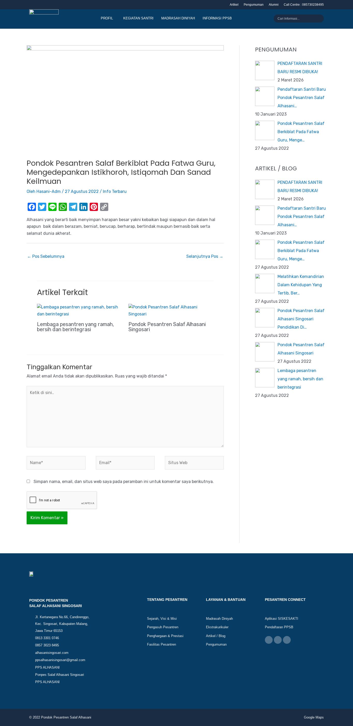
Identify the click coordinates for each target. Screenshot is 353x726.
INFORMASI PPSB (217, 18)
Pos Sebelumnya (45, 256)
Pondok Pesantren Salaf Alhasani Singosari (167, 326)
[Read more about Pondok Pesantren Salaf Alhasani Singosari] (170, 310)
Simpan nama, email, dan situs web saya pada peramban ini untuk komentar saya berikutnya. (124, 481)
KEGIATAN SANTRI (138, 18)
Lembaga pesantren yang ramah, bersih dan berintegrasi (75, 326)
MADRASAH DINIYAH (178, 18)
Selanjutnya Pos (204, 256)
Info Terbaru (115, 191)
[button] (108, 18)
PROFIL (107, 18)
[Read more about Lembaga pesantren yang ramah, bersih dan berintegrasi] (79, 310)
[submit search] (321, 18)
